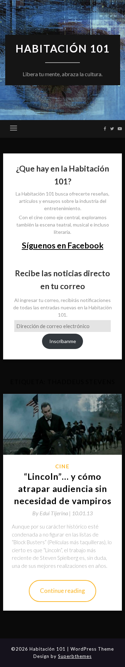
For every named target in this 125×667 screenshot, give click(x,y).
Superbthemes (75, 656)
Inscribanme (62, 341)
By (52, 513)
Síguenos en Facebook (62, 245)
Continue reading (62, 590)
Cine (62, 466)
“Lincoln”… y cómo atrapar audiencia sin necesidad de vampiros (62, 488)
